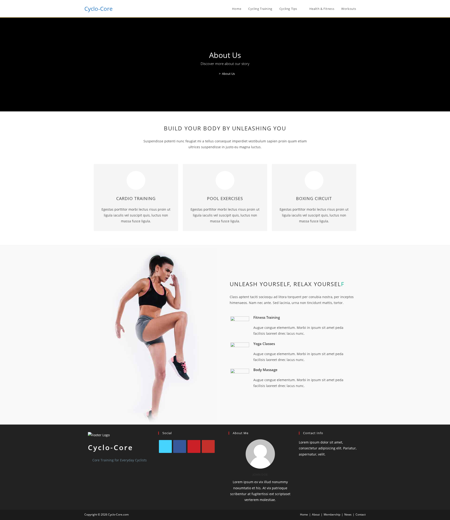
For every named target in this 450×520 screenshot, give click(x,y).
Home (304, 514)
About (316, 514)
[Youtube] (208, 446)
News (348, 514)
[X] (165, 446)
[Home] (216, 74)
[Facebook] (179, 446)
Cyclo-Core (98, 8)
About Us (228, 74)
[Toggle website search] (364, 8)
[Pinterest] (194, 446)
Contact (361, 514)
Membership (332, 514)
